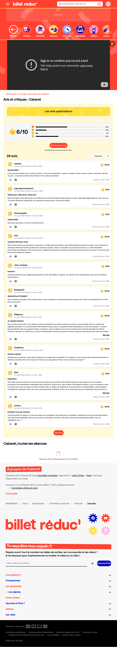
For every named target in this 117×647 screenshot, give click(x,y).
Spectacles (38, 504)
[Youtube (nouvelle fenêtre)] (105, 518)
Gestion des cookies (71, 635)
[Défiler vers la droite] (110, 32)
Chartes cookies (89, 632)
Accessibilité (53, 635)
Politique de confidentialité (41, 632)
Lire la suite (11, 493)
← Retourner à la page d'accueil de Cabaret (26, 94)
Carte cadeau (13, 597)
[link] (56, 163)
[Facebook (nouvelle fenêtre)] (93, 518)
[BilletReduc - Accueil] (25, 4)
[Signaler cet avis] (16, 179)
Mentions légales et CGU (67, 632)
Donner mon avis (58, 145)
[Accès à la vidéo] (112, 43)
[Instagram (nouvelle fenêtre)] (93, 530)
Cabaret (78, 504)
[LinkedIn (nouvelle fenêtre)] (105, 530)
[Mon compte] (108, 4)
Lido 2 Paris (78, 475)
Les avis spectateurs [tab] (58, 111)
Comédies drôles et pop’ (24, 488)
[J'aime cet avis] (10, 179)
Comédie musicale (47, 475)
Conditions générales (16, 632)
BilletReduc (12, 504)
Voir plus (106, 335)
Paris (88, 475)
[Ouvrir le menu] (9, 4)
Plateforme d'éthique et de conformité (26, 635)
